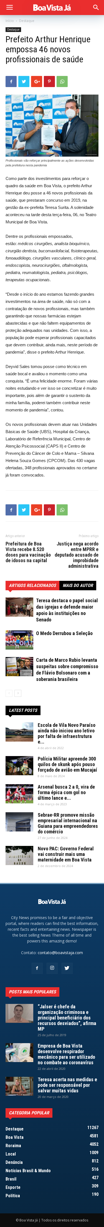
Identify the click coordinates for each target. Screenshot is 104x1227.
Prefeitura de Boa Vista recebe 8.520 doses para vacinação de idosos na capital (28, 552)
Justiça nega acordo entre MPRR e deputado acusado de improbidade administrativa (76, 555)
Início (10, 20)
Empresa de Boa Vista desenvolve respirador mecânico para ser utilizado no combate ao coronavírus (66, 1054)
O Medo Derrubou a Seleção (64, 633)
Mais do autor (78, 585)
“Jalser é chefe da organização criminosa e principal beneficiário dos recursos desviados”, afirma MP (67, 1018)
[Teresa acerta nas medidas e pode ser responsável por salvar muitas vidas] (19, 1086)
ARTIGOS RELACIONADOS (32, 585)
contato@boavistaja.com (60, 952)
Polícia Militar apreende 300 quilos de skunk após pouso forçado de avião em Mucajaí (67, 764)
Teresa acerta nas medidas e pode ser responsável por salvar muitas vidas (67, 1085)
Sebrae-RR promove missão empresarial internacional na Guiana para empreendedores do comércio (68, 823)
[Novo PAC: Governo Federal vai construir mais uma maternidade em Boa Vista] (19, 855)
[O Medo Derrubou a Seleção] (19, 640)
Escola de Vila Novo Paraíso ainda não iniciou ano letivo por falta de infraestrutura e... (66, 733)
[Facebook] (37, 968)
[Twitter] (67, 968)
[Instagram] (52, 968)
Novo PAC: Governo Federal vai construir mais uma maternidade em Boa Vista (66, 854)
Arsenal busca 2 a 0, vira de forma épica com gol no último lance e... (66, 792)
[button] (96, 7)
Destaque (26, 20)
